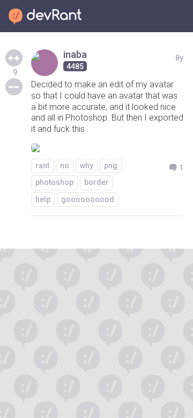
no (64, 165)
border (96, 182)
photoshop (54, 182)
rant (42, 165)
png (110, 165)
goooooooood (87, 199)
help (42, 199)
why (86, 165)
